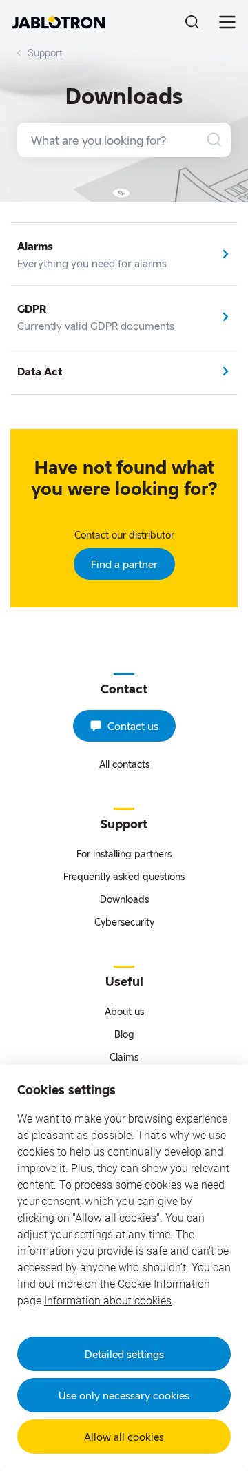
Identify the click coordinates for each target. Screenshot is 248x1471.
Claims (124, 1057)
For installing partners (124, 853)
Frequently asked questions (124, 876)
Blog (124, 1034)
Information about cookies (108, 1300)
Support (45, 53)
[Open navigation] (227, 22)
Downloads (124, 899)
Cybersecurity (124, 922)
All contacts (124, 764)
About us (124, 1011)
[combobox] (124, 140)
